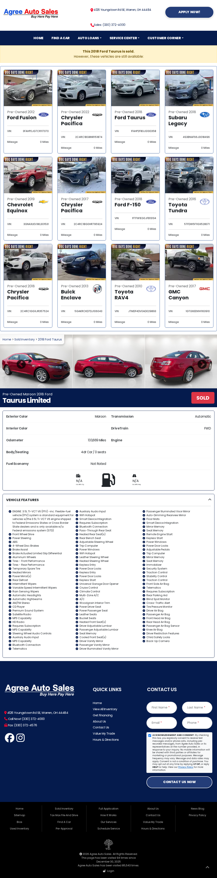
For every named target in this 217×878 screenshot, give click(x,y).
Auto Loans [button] (88, 38)
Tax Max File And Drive (64, 815)
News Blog (197, 808)
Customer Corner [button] (164, 38)
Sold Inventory (24, 339)
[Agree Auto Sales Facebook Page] (9, 740)
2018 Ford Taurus (50, 339)
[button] (108, 576)
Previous (18, 361)
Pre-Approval (64, 828)
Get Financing (102, 715)
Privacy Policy (185, 767)
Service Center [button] (123, 38)
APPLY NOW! (189, 12)
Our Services (109, 822)
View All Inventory (105, 709)
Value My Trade (104, 733)
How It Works (108, 815)
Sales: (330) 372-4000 (109, 25)
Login (110, 871)
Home (38, 38)
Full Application (108, 808)
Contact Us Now (179, 781)
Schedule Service (108, 828)
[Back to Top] (207, 868)
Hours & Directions (106, 740)
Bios (19, 822)
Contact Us (101, 727)
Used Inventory (19, 828)
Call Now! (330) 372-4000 (26, 719)
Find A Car (60, 38)
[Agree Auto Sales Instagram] (20, 740)
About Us (99, 721)
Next (199, 361)
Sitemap (19, 815)
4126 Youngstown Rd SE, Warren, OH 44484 (122, 10)
